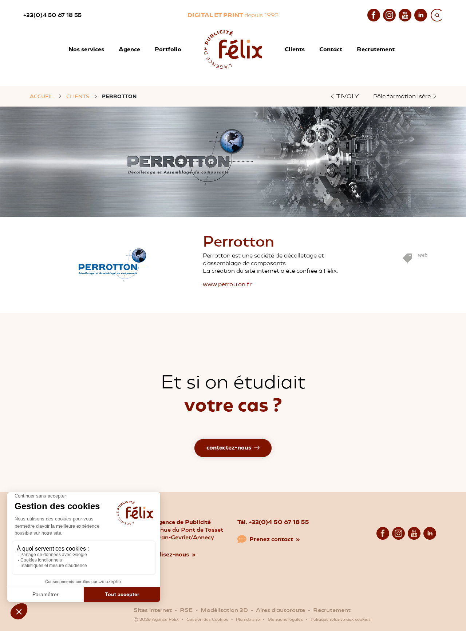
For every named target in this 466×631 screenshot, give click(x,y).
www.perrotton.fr (227, 284)
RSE (186, 610)
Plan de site (248, 619)
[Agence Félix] (233, 49)
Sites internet (153, 610)
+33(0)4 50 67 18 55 (52, 15)
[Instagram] (389, 14)
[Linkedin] (420, 14)
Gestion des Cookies (207, 619)
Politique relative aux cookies (341, 619)
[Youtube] (405, 14)
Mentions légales (285, 619)
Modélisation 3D (224, 610)
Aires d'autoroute (280, 610)
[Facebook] (373, 14)
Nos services (86, 49)
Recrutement (332, 610)
